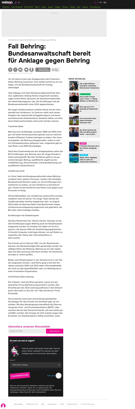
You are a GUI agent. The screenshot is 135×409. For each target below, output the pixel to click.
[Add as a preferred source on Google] (43, 70)
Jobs (42, 404)
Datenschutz (72, 404)
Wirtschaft (28, 7)
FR (101, 2)
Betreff (12, 360)
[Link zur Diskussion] (26, 70)
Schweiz (6, 7)
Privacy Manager (87, 404)
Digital (57, 7)
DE (95, 2)
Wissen (65, 7)
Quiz (78, 7)
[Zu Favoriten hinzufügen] (31, 70)
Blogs (72, 7)
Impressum (52, 404)
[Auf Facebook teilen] (10, 70)
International (16, 7)
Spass (50, 7)
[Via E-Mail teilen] (20, 70)
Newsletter (18, 404)
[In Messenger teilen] (15, 70)
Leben (43, 7)
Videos (85, 7)
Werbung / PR (32, 404)
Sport (37, 7)
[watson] (7, 2)
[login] (3, 406)
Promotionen (95, 7)
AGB (62, 404)
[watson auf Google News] (55, 70)
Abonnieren (55, 331)
